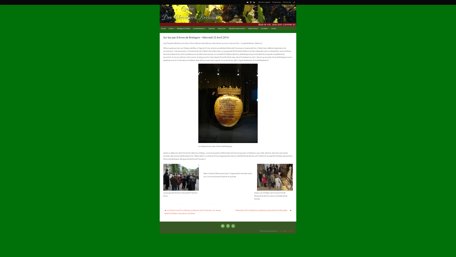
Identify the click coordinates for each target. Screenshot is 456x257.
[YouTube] (247, 2)
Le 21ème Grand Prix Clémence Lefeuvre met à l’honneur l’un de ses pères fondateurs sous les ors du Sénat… (193, 212)
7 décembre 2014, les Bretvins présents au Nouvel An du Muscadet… (262, 210)
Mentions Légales (264, 2)
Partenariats (276, 2)
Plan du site (287, 2)
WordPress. (290, 231)
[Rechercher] (294, 2)
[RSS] (254, 2)
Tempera (280, 231)
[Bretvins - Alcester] (251, 2)
